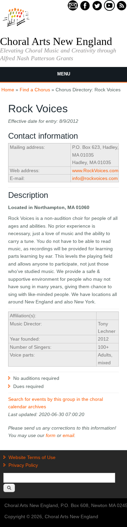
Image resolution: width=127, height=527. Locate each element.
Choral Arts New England (56, 41)
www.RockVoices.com (95, 170)
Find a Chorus (35, 89)
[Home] (16, 26)
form (51, 435)
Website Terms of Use (32, 457)
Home (7, 89)
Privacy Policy (23, 465)
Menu (63, 73)
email (68, 435)
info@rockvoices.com (95, 178)
